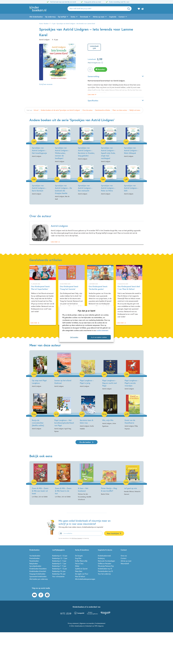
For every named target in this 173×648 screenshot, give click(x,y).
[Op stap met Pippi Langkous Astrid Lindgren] (40, 370)
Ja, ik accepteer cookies (99, 337)
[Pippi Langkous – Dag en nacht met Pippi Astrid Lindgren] (110, 371)
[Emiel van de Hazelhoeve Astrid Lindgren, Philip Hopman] (133, 411)
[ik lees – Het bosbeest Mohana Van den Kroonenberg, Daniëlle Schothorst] (86, 482)
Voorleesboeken (34, 556)
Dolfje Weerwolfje (81, 561)
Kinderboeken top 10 (105, 569)
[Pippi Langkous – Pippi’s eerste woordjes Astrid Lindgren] (133, 371)
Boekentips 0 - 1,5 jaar (59, 556)
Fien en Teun (79, 563)
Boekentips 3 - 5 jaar (59, 561)
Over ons (124, 556)
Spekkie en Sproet (81, 569)
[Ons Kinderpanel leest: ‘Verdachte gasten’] (100, 295)
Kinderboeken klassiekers (38, 569)
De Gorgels (79, 556)
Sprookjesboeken (35, 566)
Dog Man (78, 558)
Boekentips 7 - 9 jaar (59, 566)
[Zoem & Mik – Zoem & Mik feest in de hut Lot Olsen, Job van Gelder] (63, 481)
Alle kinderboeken (36, 17)
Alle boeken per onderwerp (38, 579)
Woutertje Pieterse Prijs (106, 566)
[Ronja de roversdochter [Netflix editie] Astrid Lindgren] (40, 411)
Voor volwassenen (58, 576)
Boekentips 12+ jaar (58, 571)
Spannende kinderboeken (38, 576)
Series (73, 17)
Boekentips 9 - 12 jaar (59, 569)
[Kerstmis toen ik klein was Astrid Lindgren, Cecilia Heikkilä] (88, 411)
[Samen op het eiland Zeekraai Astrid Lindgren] (64, 370)
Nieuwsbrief (125, 563)
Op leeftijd (62, 17)
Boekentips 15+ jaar (58, 574)
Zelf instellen (74, 337)
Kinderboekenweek (104, 556)
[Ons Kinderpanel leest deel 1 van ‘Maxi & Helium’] (129, 295)
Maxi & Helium (80, 576)
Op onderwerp (50, 17)
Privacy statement (73, 623)
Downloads (84, 17)
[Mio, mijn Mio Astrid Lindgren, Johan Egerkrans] (110, 409)
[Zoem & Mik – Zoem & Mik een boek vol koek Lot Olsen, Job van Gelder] (40, 481)
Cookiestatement (100, 623)
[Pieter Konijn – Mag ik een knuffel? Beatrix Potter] (109, 479)
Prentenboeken (34, 558)
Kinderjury (101, 558)
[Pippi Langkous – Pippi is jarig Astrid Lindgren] (88, 370)
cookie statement (102, 330)
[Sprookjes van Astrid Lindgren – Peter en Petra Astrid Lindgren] (109, 180)
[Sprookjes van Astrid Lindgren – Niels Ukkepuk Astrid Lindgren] (132, 142)
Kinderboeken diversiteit (37, 571)
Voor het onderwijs (104, 574)
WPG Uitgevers (99, 626)
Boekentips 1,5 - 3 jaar (59, 558)
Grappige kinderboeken (37, 574)
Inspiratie (112, 17)
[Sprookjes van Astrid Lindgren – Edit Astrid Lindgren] (132, 180)
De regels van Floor (81, 574)
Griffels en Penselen (104, 563)
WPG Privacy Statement (77, 538)
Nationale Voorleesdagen (106, 561)
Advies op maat (98, 17)
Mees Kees (78, 571)
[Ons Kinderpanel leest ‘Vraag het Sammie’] (71, 295)
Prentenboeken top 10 (105, 571)
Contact (122, 17)
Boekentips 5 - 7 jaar (59, 563)
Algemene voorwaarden (87, 623)
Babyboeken (33, 563)
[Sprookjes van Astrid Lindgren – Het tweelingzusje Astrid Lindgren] (40, 142)
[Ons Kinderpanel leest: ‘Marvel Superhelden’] (42, 295)
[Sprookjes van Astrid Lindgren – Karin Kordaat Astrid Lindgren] (40, 180)
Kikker (77, 566)
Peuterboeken (34, 561)
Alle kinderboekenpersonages (85, 579)
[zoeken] (129, 8)
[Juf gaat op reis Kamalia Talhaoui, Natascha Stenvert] (132, 479)
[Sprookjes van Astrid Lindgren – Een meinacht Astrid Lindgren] (86, 180)
